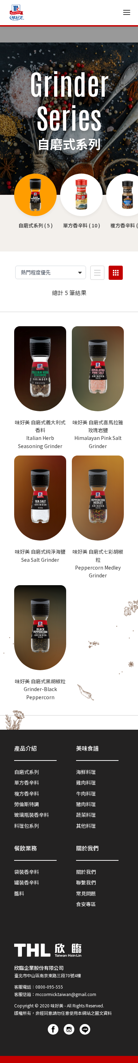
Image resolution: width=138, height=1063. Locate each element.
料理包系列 (26, 825)
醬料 (19, 893)
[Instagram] (69, 1029)
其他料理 (86, 825)
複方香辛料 (26, 793)
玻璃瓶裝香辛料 (31, 814)
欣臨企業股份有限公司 (39, 967)
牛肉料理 (86, 793)
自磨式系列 (26, 771)
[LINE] (85, 1029)
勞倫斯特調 (26, 804)
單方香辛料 (26, 782)
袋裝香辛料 (26, 871)
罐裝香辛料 (26, 882)
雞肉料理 (86, 782)
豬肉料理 (86, 804)
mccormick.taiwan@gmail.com (65, 994)
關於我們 (86, 871)
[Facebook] (53, 1029)
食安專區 (86, 903)
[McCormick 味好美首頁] (17, 12)
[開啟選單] (126, 12)
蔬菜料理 (86, 814)
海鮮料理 (86, 771)
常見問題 (86, 893)
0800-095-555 (49, 987)
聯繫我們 (86, 882)
